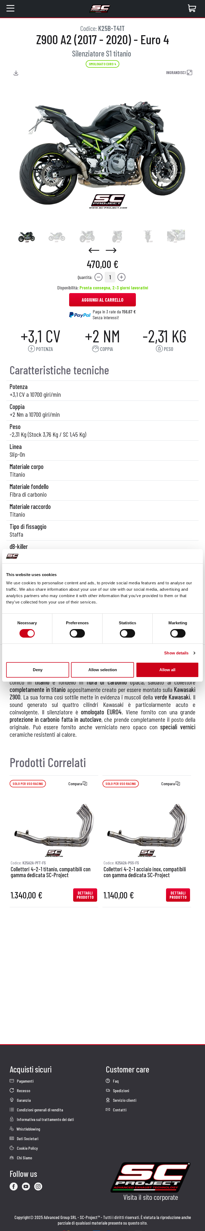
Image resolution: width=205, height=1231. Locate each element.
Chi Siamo (24, 1157)
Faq (115, 1080)
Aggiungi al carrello (102, 300)
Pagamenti (25, 1080)
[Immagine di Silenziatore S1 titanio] (26, 236)
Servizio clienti (124, 1100)
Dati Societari (27, 1138)
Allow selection (102, 669)
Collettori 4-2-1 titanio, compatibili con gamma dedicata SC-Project (50, 872)
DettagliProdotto (85, 895)
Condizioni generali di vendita (39, 1109)
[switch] (77, 633)
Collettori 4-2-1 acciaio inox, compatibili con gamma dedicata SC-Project (145, 872)
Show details (176, 653)
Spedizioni (120, 1090)
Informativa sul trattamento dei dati (45, 1119)
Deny (37, 669)
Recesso (23, 1090)
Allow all (167, 669)
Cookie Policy (27, 1148)
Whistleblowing (28, 1128)
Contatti (119, 1109)
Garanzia (23, 1100)
